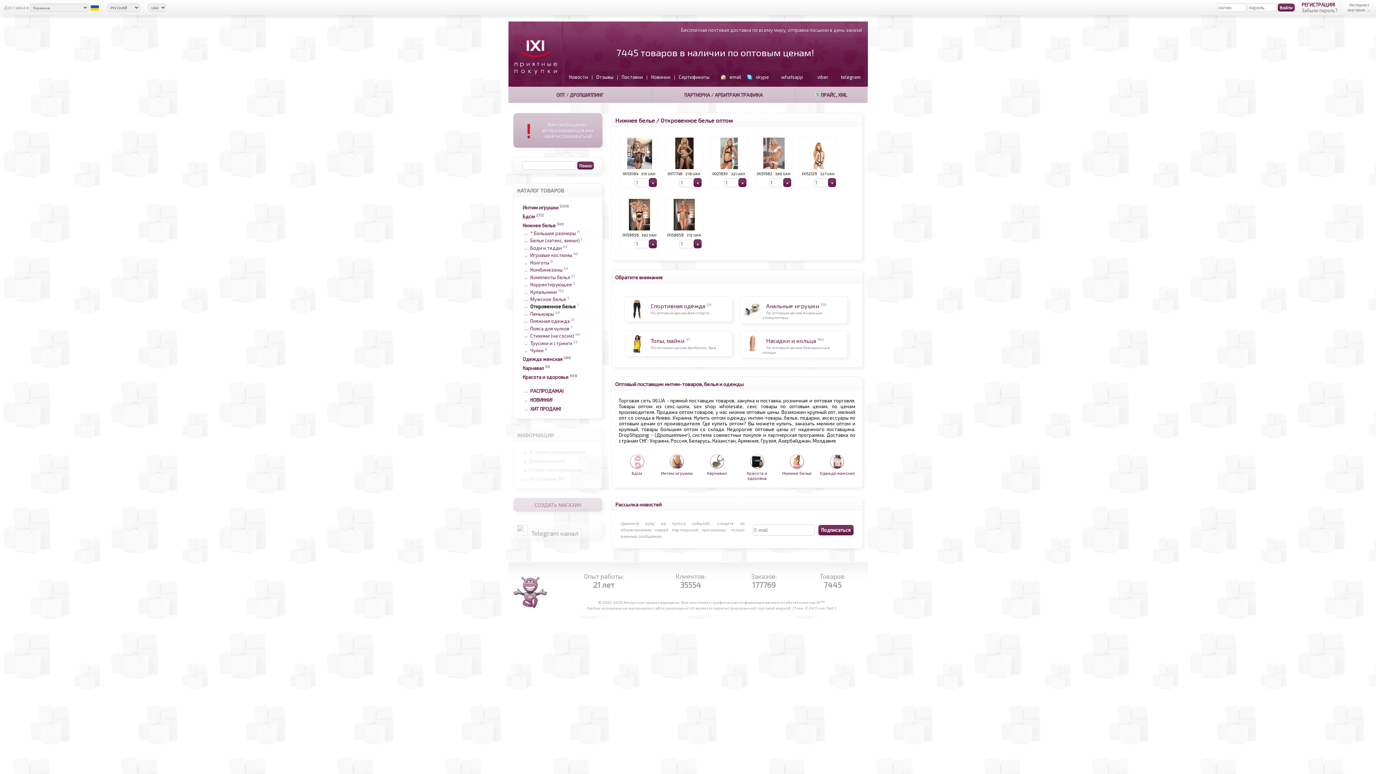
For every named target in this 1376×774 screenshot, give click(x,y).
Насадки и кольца (791, 340)
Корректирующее (551, 285)
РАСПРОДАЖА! (547, 391)
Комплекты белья (550, 277)
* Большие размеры (553, 233)
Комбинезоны (546, 270)
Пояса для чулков (549, 328)
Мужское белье (548, 299)
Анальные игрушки (792, 305)
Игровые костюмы (551, 255)
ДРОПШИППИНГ (587, 95)
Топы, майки (667, 340)
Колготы (539, 263)
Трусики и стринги (551, 343)
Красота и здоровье (546, 377)
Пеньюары (542, 314)
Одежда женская (543, 359)
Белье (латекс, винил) (555, 241)
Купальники (543, 292)
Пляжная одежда (550, 321)
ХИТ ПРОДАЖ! (545, 409)
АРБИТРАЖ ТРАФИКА (739, 95)
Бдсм (529, 216)
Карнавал (533, 368)
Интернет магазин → (1359, 7)
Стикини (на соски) (552, 336)
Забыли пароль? (1320, 10)
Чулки (537, 350)
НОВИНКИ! (541, 400)
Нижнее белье (539, 225)
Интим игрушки (541, 207)
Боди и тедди (546, 248)
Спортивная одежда (678, 305)
